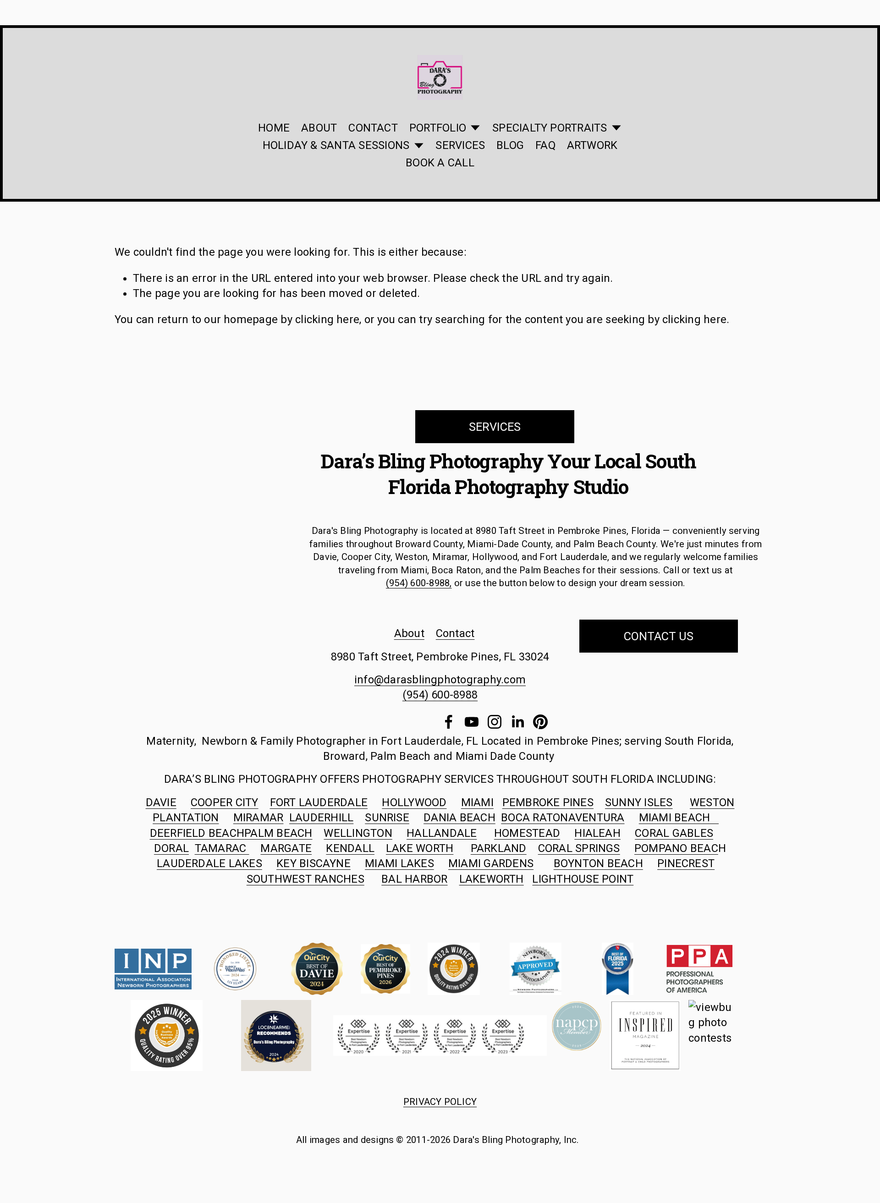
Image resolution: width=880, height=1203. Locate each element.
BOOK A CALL (440, 162)
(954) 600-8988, (419, 582)
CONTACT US (658, 636)
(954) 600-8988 (440, 694)
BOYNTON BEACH (598, 863)
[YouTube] (471, 721)
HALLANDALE (442, 833)
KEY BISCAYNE (313, 863)
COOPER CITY (224, 802)
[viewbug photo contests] (713, 1038)
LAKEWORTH (491, 879)
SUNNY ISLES (639, 802)
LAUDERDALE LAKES (209, 863)
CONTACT (373, 127)
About (409, 633)
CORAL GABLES (674, 833)
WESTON (712, 802)
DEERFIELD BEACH (197, 833)
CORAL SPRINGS (579, 848)
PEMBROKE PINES (548, 802)
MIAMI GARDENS (491, 863)
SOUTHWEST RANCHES (305, 879)
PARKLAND (499, 848)
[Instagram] (494, 721)
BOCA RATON (534, 817)
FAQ (545, 145)
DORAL (171, 848)
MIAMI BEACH (679, 817)
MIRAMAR (258, 817)
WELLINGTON (358, 833)
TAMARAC (222, 848)
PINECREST (686, 863)
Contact (455, 633)
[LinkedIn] (517, 721)
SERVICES (460, 145)
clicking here (327, 319)
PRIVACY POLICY (440, 1101)
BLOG (510, 145)
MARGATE (286, 848)
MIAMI (477, 802)
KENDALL (350, 848)
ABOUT (319, 127)
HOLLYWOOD (414, 802)
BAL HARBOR (414, 879)
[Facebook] (448, 721)
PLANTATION (186, 817)
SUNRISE (387, 817)
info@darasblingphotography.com (440, 679)
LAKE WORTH (419, 848)
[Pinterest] (540, 721)
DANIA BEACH (459, 817)
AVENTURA (596, 817)
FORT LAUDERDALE (319, 802)
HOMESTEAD (527, 833)
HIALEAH (597, 833)
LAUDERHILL (321, 817)
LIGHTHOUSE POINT (582, 879)
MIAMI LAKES (399, 863)
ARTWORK (592, 145)
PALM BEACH (278, 833)
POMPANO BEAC (676, 848)
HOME (274, 127)
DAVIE (161, 802)
